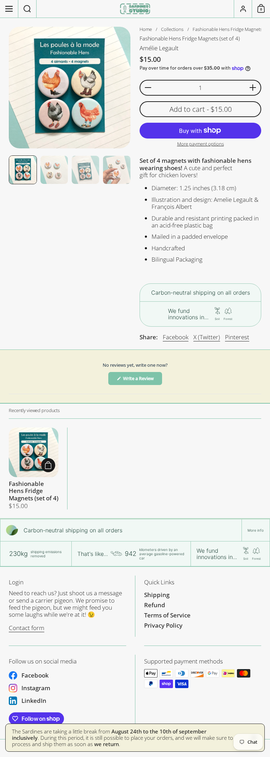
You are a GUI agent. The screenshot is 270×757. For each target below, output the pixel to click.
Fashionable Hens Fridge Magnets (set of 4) (33, 469)
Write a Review (142, 380)
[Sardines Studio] (135, 9)
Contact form (26, 628)
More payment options (200, 144)
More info (256, 530)
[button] (27, 9)
